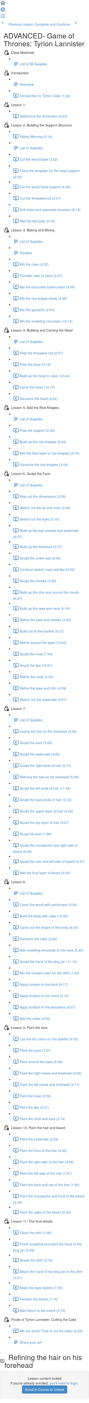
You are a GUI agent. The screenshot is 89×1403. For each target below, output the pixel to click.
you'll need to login (64, 1383)
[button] (3, 4)
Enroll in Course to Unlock (44, 1389)
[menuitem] (3, 11)
